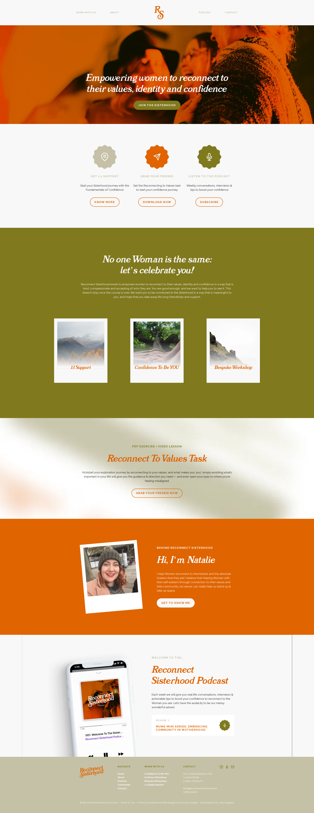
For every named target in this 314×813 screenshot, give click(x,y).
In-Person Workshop (155, 777)
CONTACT (231, 12)
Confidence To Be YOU (156, 773)
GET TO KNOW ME (175, 602)
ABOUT (114, 12)
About (121, 777)
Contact (122, 788)
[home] (159, 12)
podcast (205, 12)
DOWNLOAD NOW (157, 202)
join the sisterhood (157, 105)
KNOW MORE (104, 202)
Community (124, 784)
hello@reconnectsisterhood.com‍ (200, 788)
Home (121, 773)
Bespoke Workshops (155, 781)
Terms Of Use (127, 802)
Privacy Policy (145, 802)
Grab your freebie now (157, 493)
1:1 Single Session (154, 784)
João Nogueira (226, 802)
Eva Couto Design (188, 802)
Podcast (122, 781)
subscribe (209, 202)
